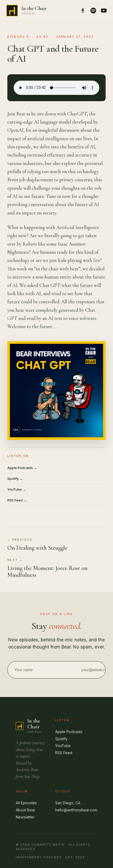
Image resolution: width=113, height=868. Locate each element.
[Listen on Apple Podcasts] (83, 10)
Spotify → (15, 478)
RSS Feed (63, 752)
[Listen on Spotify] (93, 10)
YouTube (63, 745)
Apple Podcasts (69, 731)
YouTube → (16, 489)
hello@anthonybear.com (76, 810)
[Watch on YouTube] (104, 10)
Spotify (61, 739)
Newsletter (25, 817)
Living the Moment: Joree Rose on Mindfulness (47, 571)
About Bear (25, 810)
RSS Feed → (17, 500)
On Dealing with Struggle (37, 547)
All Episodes (26, 803)
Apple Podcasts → (22, 468)
